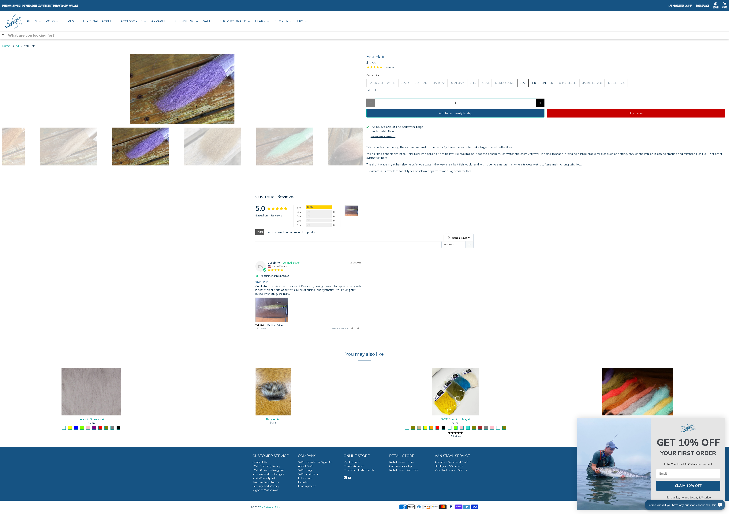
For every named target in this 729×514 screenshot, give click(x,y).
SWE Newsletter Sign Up (680, 5)
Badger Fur (273, 419)
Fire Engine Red (542, 82)
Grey (473, 82)
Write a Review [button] (461, 237)
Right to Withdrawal (265, 490)
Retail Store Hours (401, 462)
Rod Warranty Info (264, 478)
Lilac (523, 82)
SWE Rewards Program (268, 470)
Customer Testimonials (359, 470)
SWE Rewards (702, 5)
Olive (486, 82)
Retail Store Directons (403, 470)
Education (305, 478)
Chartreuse (567, 82)
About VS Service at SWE (452, 462)
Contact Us (259, 462)
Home (6, 46)
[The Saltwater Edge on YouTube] (349, 478)
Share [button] (263, 328)
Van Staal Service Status (451, 470)
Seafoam (457, 82)
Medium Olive (504, 82)
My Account (352, 462)
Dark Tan (439, 82)
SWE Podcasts (308, 474)
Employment (307, 486)
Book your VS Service (449, 466)
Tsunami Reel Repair (266, 482)
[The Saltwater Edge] (13, 21)
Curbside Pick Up (400, 466)
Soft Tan (421, 82)
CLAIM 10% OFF (688, 485)
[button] (353, 328)
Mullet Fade (616, 82)
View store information (383, 136)
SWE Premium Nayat (455, 419)
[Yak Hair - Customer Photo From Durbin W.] (351, 211)
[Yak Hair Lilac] (182, 89)
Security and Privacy (265, 486)
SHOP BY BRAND (233, 21)
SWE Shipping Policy (266, 466)
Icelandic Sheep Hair (91, 419)
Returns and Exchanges (268, 474)
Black (405, 82)
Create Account (354, 466)
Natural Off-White (381, 82)
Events (302, 482)
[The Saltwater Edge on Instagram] (345, 478)
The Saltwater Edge (270, 507)
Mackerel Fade (592, 82)
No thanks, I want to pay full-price (688, 497)
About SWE (306, 466)
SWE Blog (305, 470)
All (17, 46)
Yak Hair (260, 325)
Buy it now (636, 113)
